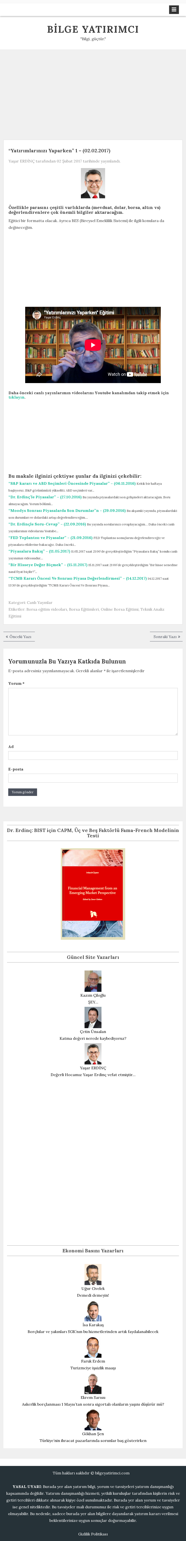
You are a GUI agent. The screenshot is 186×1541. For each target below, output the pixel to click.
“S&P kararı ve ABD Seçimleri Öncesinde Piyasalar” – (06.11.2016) (72, 483)
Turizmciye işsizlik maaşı (93, 1367)
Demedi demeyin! (93, 1295)
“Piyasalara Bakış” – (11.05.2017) (39, 551)
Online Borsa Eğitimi (120, 609)
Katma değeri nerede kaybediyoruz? (93, 1038)
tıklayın (16, 397)
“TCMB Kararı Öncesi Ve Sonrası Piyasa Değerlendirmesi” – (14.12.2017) (77, 578)
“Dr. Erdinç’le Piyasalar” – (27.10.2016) (45, 496)
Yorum (16, 683)
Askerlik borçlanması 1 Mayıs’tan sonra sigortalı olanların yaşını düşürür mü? (93, 1404)
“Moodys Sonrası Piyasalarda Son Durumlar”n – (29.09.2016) (67, 510)
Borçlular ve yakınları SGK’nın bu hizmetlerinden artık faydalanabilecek (93, 1331)
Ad (11, 746)
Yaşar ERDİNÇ (21, 161)
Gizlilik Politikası (93, 1534)
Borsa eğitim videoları (46, 609)
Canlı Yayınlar (40, 602)
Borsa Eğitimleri (84, 609)
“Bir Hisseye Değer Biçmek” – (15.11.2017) (47, 564)
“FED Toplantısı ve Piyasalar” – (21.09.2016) (50, 537)
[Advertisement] (93, 93)
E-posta (15, 769)
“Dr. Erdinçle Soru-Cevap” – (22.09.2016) (47, 524)
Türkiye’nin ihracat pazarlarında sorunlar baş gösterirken (93, 1440)
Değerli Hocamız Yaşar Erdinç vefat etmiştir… (93, 1074)
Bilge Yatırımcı (93, 29)
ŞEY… (93, 1002)
